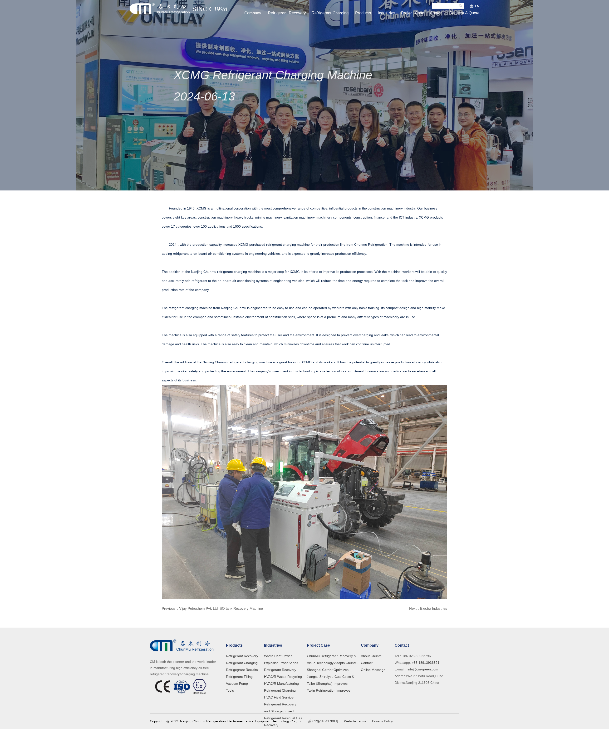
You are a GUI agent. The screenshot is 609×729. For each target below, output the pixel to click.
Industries (386, 13)
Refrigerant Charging (330, 13)
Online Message (373, 670)
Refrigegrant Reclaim (242, 670)
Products (363, 13)
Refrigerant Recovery (287, 13)
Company (252, 13)
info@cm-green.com (423, 669)
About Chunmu (372, 656)
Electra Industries (433, 608)
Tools (230, 690)
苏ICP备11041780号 (323, 721)
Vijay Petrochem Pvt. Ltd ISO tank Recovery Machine (221, 608)
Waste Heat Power (278, 656)
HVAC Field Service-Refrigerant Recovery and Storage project (280, 704)
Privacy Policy (382, 721)
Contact (437, 13)
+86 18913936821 (425, 662)
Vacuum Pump (237, 683)
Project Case (412, 13)
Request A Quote (464, 13)
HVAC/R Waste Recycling (283, 677)
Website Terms (355, 721)
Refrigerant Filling (239, 677)
